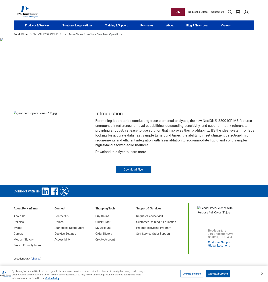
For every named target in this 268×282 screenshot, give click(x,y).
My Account (103, 228)
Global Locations (219, 245)
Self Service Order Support (153, 233)
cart (238, 12)
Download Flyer (134, 169)
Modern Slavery (24, 239)
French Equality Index (27, 245)
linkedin (45, 191)
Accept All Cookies (218, 273)
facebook (54, 191)
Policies (19, 222)
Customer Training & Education (156, 222)
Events (18, 228)
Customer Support (219, 242)
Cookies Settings (192, 273)
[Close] (262, 274)
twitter (64, 191)
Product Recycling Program (153, 228)
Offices (59, 222)
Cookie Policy (52, 278)
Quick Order (102, 222)
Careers (226, 25)
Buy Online (102, 216)
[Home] (28, 11)
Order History (103, 233)
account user (246, 12)
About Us (19, 216)
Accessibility (63, 239)
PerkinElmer (21, 34)
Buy (178, 11)
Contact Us (217, 11)
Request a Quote (198, 11)
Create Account (105, 239)
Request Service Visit (149, 216)
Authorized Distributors (69, 228)
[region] (134, 274)
